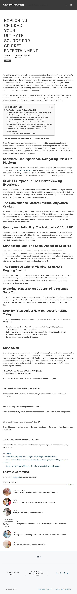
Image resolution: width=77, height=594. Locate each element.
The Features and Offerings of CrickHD (21, 110)
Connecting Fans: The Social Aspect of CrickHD (26, 122)
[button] (65, 5)
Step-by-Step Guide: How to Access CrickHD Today (27, 129)
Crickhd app (17, 457)
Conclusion (13, 131)
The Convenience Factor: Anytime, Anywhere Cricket (28, 117)
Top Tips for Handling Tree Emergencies (28, 512)
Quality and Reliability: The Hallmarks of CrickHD (27, 119)
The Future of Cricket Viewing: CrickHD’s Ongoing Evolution (31, 124)
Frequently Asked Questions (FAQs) (24, 133)
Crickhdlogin (38, 457)
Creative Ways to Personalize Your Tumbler (29, 545)
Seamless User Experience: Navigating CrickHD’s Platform (30, 112)
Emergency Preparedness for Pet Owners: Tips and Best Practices (41, 524)
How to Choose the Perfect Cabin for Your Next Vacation (34, 502)
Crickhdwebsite (50, 457)
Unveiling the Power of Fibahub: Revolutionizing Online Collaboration (33, 466)
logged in (17, 477)
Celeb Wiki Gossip (37, 5)
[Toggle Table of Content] (50, 107)
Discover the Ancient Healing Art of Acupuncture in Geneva (35, 492)
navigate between (25, 170)
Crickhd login (28, 457)
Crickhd (9, 457)
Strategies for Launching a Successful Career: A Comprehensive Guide (39, 535)
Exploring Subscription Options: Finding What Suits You (29, 126)
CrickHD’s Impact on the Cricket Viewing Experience (28, 115)
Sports (7, 60)
